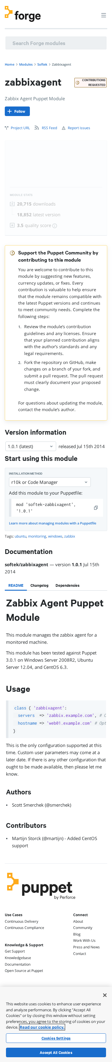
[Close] (104, 995)
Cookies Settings (56, 1038)
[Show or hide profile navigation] (92, 11)
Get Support (15, 951)
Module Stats (21, 195)
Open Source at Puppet (24, 970)
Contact (79, 953)
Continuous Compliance (24, 927)
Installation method (25, 474)
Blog (77, 934)
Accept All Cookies (56, 1052)
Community (82, 927)
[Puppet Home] (41, 901)
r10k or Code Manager (34, 482)
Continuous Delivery (21, 921)
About (78, 921)
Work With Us (84, 940)
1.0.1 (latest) (20, 446)
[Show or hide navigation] (103, 15)
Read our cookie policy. (42, 1027)
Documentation (17, 964)
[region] (56, 1024)
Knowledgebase (18, 957)
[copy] (96, 507)
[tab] (16, 585)
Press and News (86, 947)
